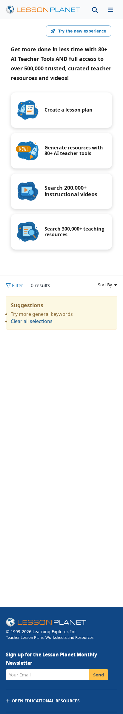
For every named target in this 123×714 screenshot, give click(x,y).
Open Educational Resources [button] (46, 701)
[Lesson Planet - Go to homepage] (43, 9)
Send (98, 675)
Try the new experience (82, 31)
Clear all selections (32, 321)
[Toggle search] (95, 9)
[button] (110, 10)
